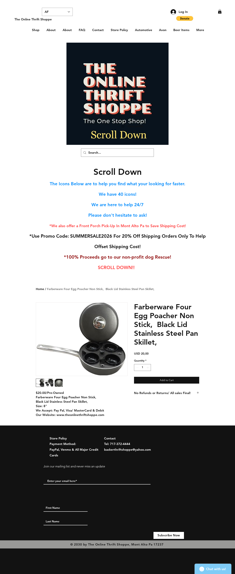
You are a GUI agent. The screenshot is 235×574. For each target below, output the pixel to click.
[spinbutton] (142, 367)
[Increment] (148, 367)
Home (40, 289)
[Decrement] (137, 367)
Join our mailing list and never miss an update (74, 466)
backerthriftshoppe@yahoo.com (127, 449)
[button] (220, 11)
